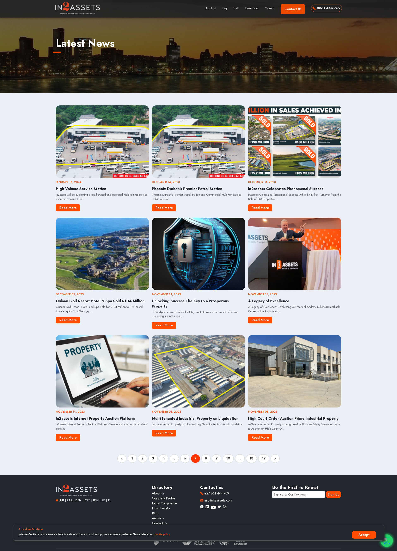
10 (228, 458)
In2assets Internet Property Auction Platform (95, 418)
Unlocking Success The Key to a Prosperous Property (190, 303)
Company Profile (163, 498)
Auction (211, 8)
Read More (68, 207)
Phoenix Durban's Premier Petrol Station (187, 189)
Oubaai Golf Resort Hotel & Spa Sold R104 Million (100, 301)
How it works (161, 508)
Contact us (159, 523)
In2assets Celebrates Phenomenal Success (285, 189)
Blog (155, 513)
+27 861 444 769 (216, 493)
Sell (236, 8)
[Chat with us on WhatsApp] (386, 540)
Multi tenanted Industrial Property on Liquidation (195, 418)
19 (264, 458)
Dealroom (251, 8)
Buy (224, 8)
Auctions (158, 518)
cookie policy (162, 534)
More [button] (268, 8)
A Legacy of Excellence (268, 301)
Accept (364, 534)
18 (251, 458)
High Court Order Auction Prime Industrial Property (293, 418)
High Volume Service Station (81, 189)
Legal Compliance (164, 503)
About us (158, 493)
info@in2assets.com (217, 500)
